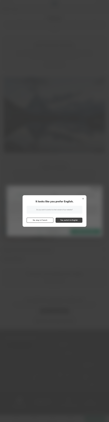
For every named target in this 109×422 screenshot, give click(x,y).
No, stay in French (40, 220)
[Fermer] (83, 199)
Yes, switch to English (69, 220)
